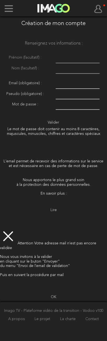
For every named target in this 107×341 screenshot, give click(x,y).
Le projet (43, 319)
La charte (68, 319)
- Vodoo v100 (91, 311)
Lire (53, 210)
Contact (92, 319)
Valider (53, 122)
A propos (17, 319)
